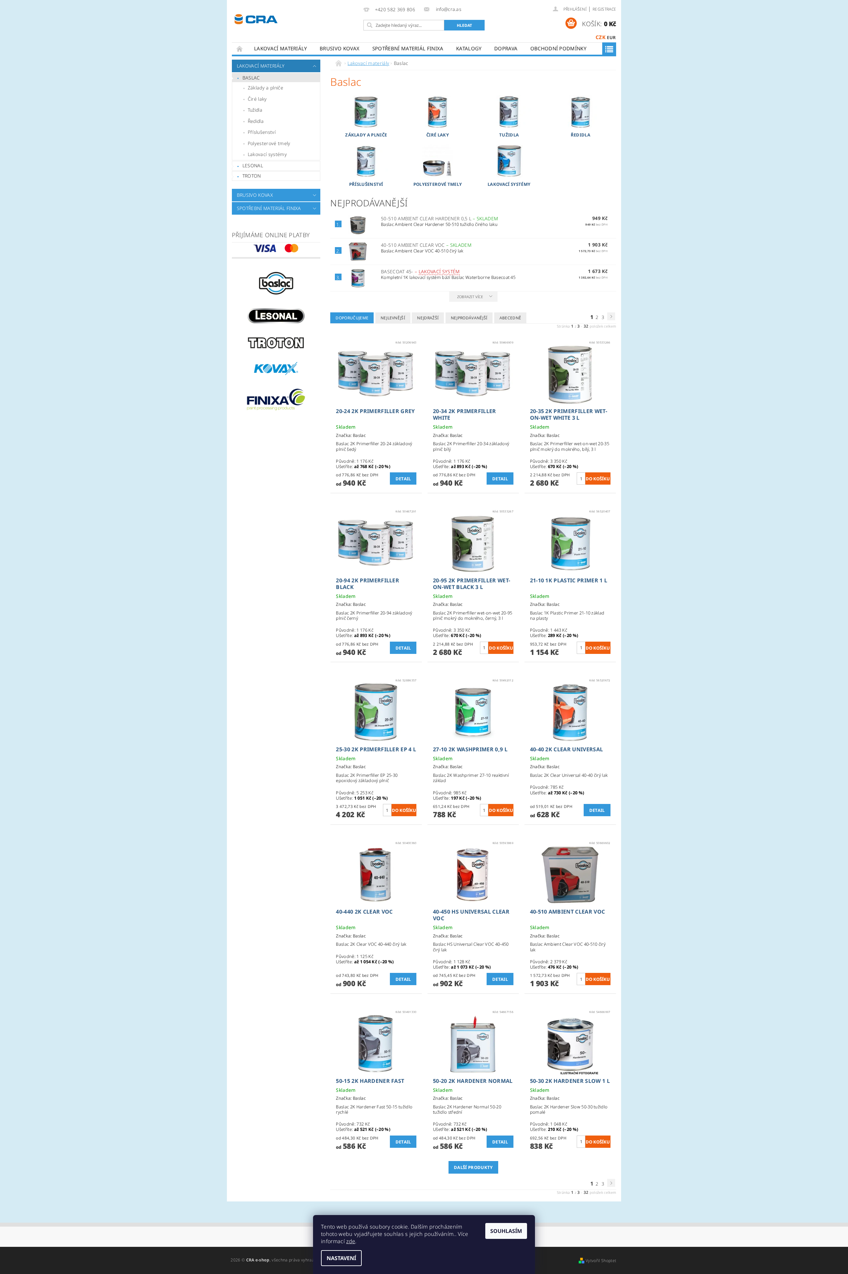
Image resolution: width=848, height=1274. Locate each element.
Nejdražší (428, 318)
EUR (611, 37)
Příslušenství (262, 132)
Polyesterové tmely (269, 143)
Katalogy (469, 48)
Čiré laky (257, 99)
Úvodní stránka (240, 48)
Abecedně (510, 318)
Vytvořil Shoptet (601, 1260)
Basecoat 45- (420, 271)
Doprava (505, 48)
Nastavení (341, 1258)
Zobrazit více (470, 296)
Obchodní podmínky (558, 48)
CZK (601, 37)
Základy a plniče (265, 87)
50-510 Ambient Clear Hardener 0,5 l (439, 218)
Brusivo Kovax (339, 48)
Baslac (251, 78)
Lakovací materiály (280, 48)
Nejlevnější (393, 318)
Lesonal (252, 165)
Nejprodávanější (469, 318)
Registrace (604, 9)
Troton (251, 176)
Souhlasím (506, 1231)
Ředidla (256, 121)
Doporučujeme (352, 318)
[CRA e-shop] (256, 18)
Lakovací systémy (267, 154)
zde (350, 1241)
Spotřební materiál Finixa (408, 48)
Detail (403, 479)
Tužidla (255, 110)
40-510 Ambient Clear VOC (426, 245)
